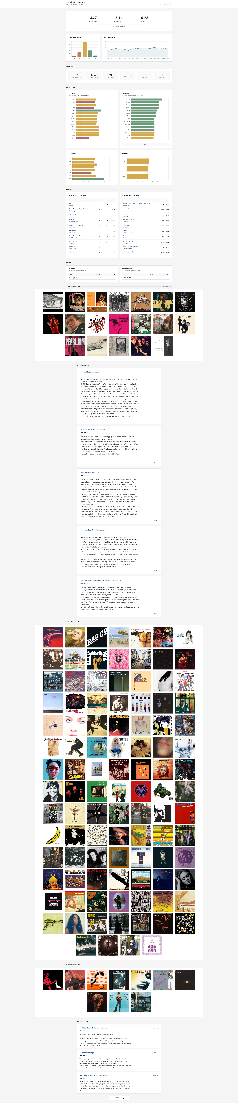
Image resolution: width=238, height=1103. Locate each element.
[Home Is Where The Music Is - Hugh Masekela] (163, 346)
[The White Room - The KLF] (141, 857)
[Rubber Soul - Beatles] (97, 901)
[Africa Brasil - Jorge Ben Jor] (163, 302)
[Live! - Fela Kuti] (119, 769)
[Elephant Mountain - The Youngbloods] (141, 879)
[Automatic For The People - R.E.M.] (97, 813)
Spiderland (72, 214)
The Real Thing (86, 372)
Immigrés (72, 219)
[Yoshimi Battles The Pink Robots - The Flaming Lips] (75, 901)
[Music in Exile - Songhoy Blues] (130, 945)
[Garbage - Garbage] (119, 659)
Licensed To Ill (73, 246)
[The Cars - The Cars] (119, 835)
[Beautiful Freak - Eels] (185, 637)
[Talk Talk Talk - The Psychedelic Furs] (163, 725)
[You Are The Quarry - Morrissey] (75, 980)
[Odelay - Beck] (75, 659)
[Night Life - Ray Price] (185, 659)
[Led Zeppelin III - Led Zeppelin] (97, 835)
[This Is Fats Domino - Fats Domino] (97, 747)
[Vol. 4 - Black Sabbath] (97, 659)
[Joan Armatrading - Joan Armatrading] (119, 725)
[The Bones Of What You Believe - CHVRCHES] (141, 791)
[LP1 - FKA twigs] (53, 769)
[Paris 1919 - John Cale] (53, 747)
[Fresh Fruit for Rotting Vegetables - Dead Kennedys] (86, 945)
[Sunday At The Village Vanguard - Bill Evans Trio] (119, 703)
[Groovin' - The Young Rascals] (185, 681)
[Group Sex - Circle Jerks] (185, 923)
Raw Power (72, 230)
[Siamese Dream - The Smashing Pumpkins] (141, 637)
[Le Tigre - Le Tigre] (141, 835)
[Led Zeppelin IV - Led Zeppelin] (119, 346)
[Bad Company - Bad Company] (97, 637)
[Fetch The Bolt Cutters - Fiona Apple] (185, 302)
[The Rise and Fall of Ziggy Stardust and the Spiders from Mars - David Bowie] (53, 857)
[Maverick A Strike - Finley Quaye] (141, 980)
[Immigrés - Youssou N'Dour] (97, 302)
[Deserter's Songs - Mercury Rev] (163, 879)
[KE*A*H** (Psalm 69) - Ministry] (108, 945)
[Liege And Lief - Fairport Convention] (152, 945)
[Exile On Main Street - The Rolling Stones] (141, 901)
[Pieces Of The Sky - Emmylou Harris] (119, 857)
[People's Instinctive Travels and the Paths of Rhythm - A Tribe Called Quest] (53, 813)
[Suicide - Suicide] (97, 324)
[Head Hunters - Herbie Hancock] (53, 879)
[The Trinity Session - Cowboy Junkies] (53, 659)
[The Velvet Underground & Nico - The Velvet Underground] (53, 835)
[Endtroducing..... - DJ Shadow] (185, 791)
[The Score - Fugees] (75, 791)
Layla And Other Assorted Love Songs (94, 580)
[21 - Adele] (185, 879)
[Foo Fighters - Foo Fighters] (53, 923)
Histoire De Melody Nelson (131, 246)
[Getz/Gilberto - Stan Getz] (141, 769)
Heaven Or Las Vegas (86, 1053)
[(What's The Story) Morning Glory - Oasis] (141, 659)
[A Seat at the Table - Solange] (75, 923)
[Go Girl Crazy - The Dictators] (119, 813)
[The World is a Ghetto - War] (53, 681)
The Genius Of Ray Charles (88, 1075)
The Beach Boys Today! (89, 530)
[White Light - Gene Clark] (185, 980)
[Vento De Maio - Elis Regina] (163, 923)
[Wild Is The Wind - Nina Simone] (119, 324)
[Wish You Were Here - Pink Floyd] (97, 769)
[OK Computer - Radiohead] (185, 747)
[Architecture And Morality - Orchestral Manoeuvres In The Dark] (141, 681)
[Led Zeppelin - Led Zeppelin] (119, 879)
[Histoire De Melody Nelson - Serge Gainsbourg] (119, 1002)
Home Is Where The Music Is (78, 236)
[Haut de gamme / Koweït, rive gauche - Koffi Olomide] (163, 980)
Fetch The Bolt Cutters (76, 225)
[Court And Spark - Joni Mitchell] (53, 725)
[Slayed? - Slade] (75, 769)
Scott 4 (125, 236)
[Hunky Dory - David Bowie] (75, 637)
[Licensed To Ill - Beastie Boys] (97, 346)
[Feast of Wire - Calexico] (119, 747)
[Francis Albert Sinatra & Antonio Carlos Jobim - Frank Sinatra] (119, 980)
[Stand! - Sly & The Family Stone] (163, 637)
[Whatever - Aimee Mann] (75, 747)
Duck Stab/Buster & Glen (88, 1028)
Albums (158, 4)
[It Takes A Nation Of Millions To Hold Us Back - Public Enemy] (185, 703)
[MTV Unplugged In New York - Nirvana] (75, 703)
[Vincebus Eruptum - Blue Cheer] (185, 857)
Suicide (71, 203)
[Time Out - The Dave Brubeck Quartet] (75, 879)
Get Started (167, 4)
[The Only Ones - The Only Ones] (185, 835)
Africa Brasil (73, 241)
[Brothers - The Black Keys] (53, 901)
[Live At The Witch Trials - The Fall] (97, 681)
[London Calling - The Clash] (141, 324)
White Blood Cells (128, 252)
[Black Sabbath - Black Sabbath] (163, 324)
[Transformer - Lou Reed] (75, 835)
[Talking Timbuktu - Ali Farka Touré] (97, 703)
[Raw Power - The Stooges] (53, 324)
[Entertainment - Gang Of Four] (185, 813)
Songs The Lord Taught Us (77, 209)
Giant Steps (85, 472)
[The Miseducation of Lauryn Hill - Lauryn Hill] (163, 769)
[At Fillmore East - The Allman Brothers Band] (75, 857)
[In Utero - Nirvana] (75, 813)
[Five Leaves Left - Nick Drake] (97, 791)
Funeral (71, 252)
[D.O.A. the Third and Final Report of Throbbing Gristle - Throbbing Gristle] (141, 1002)
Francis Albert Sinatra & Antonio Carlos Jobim (137, 203)
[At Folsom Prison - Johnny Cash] (75, 324)
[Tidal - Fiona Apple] (75, 725)
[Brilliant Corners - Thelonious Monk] (141, 747)
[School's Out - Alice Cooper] (163, 901)
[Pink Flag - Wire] (53, 703)
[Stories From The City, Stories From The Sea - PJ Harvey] (141, 813)
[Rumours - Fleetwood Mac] (185, 324)
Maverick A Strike (128, 241)
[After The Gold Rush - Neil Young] (119, 923)
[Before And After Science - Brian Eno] (163, 813)
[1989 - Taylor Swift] (141, 725)
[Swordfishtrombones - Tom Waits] (97, 923)
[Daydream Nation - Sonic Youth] (119, 681)
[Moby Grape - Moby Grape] (141, 923)
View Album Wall (167, 286)
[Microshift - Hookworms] (97, 980)
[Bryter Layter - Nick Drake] (119, 901)
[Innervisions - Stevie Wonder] (185, 901)
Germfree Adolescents (88, 429)
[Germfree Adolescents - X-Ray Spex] (141, 703)
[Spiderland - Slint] (53, 302)
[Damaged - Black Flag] (97, 879)
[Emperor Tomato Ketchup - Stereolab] (163, 835)
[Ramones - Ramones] (119, 302)
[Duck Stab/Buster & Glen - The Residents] (53, 980)
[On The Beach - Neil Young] (119, 637)
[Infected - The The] (75, 681)
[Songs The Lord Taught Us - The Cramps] (141, 346)
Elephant (125, 230)
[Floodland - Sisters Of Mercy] (163, 703)
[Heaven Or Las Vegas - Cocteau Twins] (53, 637)
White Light (126, 225)
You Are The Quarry (129, 219)
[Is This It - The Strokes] (163, 681)
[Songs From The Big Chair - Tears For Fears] (97, 857)
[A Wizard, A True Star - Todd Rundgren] (185, 725)
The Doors (126, 214)
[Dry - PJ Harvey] (163, 747)
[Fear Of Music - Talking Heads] (163, 659)
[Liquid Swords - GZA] (185, 769)
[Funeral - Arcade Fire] (141, 302)
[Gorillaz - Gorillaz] (163, 791)
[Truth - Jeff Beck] (163, 857)
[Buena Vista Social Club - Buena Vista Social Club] (97, 725)
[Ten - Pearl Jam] (75, 346)
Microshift (126, 209)
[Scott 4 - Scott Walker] (97, 1002)
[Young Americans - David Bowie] (75, 302)
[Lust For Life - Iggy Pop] (53, 791)
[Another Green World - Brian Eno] (119, 791)
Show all (146, 144)
